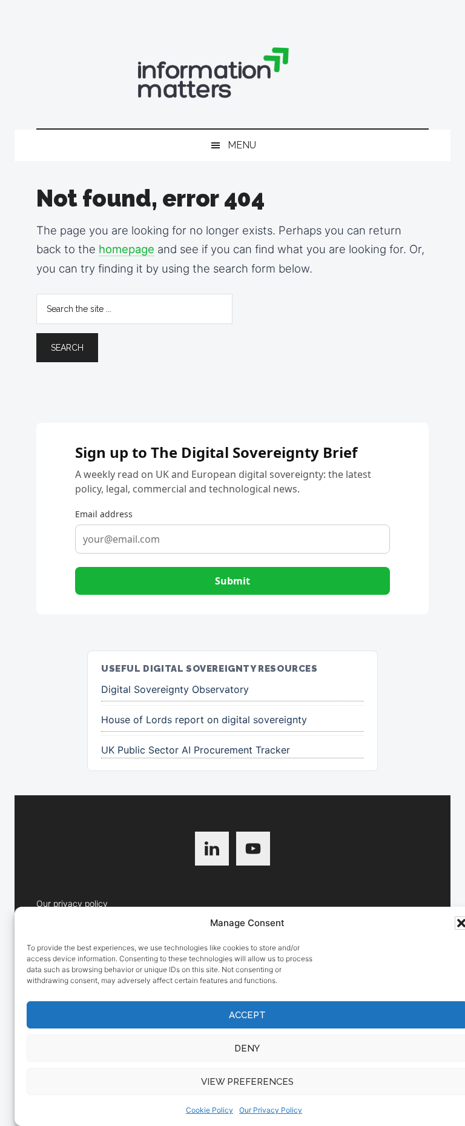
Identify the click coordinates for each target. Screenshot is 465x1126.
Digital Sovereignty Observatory (175, 689)
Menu (242, 145)
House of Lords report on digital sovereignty (204, 720)
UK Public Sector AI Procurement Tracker (195, 750)
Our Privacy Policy (270, 1109)
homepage (126, 249)
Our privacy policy (72, 903)
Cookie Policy (209, 1109)
